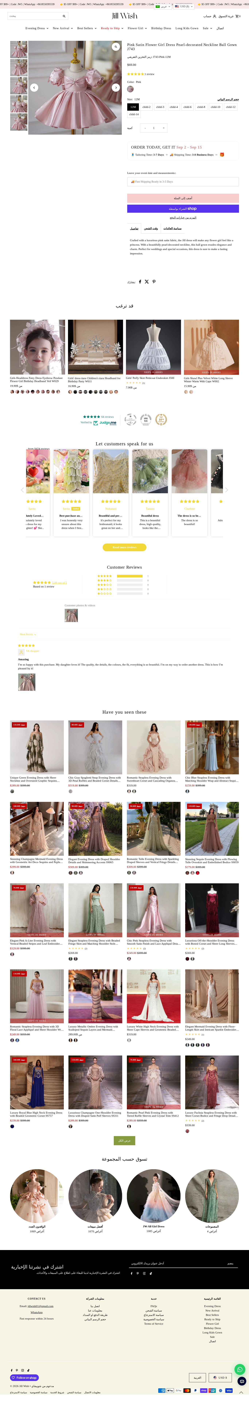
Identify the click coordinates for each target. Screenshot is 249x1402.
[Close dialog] (158, 671)
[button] (163, 7)
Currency (97, 707)
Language (97, 694)
